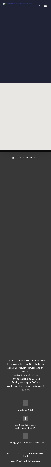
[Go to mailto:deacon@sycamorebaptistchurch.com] (25, 440)
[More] (45, 5)
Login (13, 461)
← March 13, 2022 (12, 139)
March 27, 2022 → (39, 145)
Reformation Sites (33, 461)
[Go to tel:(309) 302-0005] (25, 407)
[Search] (40, 6)
